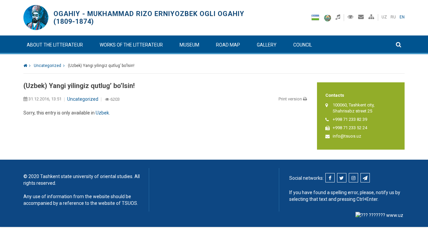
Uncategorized (82, 99)
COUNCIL (302, 45)
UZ (384, 17)
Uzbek (102, 112)
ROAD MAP (228, 45)
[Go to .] (26, 65)
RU (393, 17)
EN (402, 17)
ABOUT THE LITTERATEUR (55, 45)
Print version (291, 98)
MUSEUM (189, 45)
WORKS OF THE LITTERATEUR (131, 45)
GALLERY (267, 45)
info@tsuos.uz (347, 136)
